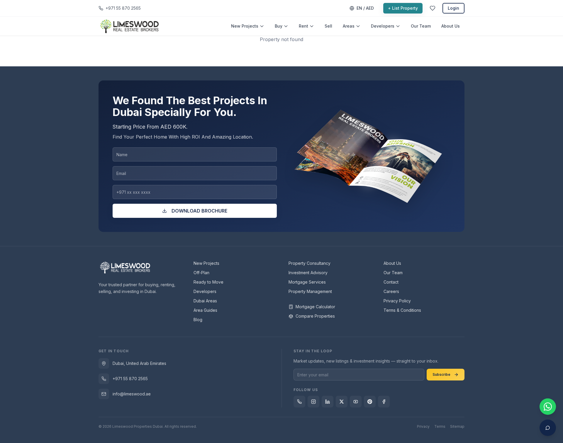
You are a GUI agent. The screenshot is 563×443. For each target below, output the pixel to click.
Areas (349, 25)
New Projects (244, 25)
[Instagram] (313, 401)
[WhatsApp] (299, 401)
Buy (278, 25)
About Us (450, 25)
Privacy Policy (397, 300)
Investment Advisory (308, 272)
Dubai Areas (205, 300)
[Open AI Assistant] (548, 428)
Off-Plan (201, 272)
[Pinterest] (370, 401)
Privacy (423, 426)
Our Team (421, 25)
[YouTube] (356, 401)
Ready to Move (208, 281)
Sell (328, 25)
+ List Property (403, 8)
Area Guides (205, 310)
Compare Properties (315, 316)
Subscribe (441, 374)
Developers (382, 25)
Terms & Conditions (402, 310)
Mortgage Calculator (315, 306)
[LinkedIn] (327, 401)
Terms (439, 426)
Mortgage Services (307, 281)
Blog (198, 319)
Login (453, 8)
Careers (391, 291)
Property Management (310, 291)
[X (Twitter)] (341, 401)
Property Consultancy (309, 263)
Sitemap (457, 426)
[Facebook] (384, 401)
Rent (303, 25)
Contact (391, 281)
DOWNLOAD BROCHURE (199, 211)
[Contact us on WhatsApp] (548, 406)
